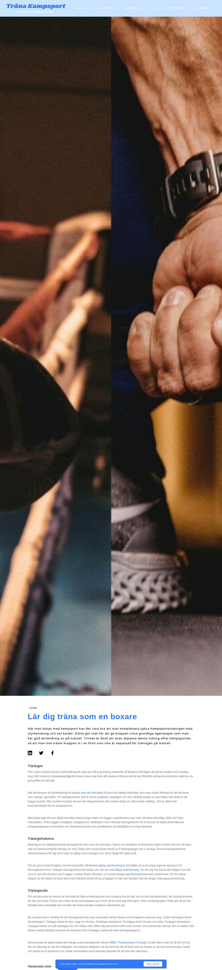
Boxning (33, 844)
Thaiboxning (125, 942)
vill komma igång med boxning (103, 865)
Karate (143, 942)
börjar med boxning (127, 869)
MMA (113, 942)
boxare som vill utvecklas (87, 792)
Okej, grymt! (153, 964)
